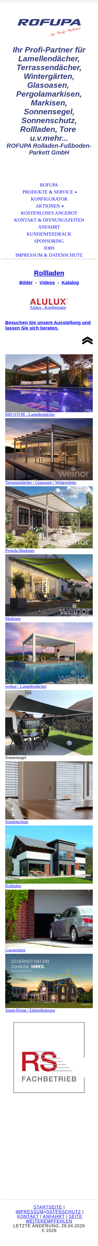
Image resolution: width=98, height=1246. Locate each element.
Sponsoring (49, 241)
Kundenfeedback (49, 234)
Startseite (47, 1207)
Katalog (70, 282)
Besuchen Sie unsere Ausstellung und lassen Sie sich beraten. (48, 325)
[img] (49, 28)
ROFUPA (49, 185)
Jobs (49, 248)
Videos (47, 282)
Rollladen (49, 273)
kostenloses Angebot (49, 213)
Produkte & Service (47, 192)
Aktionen (48, 206)
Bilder (26, 282)
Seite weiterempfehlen (54, 1218)
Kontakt (28, 1216)
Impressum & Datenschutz (49, 255)
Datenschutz (63, 1212)
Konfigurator (49, 199)
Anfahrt (49, 227)
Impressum (30, 1212)
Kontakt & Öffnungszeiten (49, 220)
